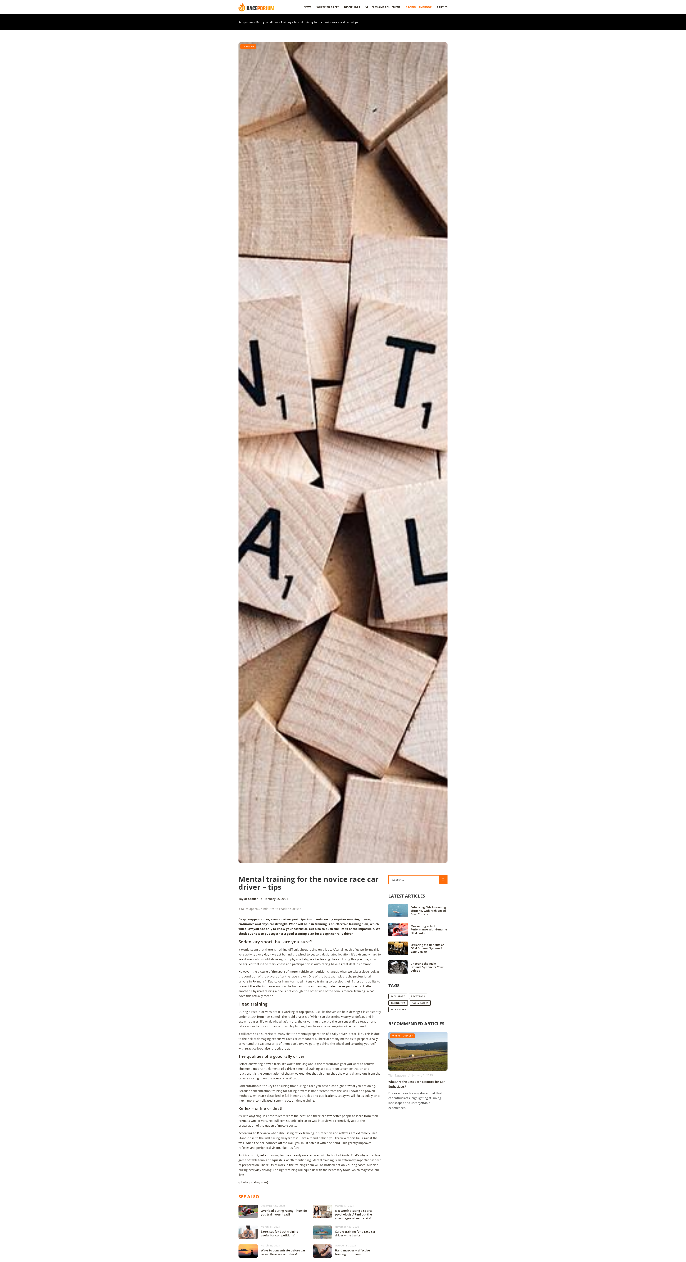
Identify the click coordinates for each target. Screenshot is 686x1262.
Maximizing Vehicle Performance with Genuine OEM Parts (429, 929)
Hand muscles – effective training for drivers (352, 1252)
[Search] (443, 879)
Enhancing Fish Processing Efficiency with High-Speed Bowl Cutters (428, 911)
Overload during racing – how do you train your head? (284, 1212)
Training (248, 46)
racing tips (398, 1002)
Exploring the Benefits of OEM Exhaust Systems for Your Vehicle (428, 948)
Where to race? (328, 7)
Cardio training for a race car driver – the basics (355, 1233)
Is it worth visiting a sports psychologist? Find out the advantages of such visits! (353, 1214)
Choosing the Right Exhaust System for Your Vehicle (427, 967)
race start (398, 996)
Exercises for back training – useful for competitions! (280, 1233)
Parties (442, 7)
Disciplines (352, 7)
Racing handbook (419, 7)
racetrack (418, 996)
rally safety (420, 1002)
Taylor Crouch (248, 898)
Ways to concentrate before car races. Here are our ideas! (283, 1252)
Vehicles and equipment (383, 7)
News (307, 7)
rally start (398, 1009)
